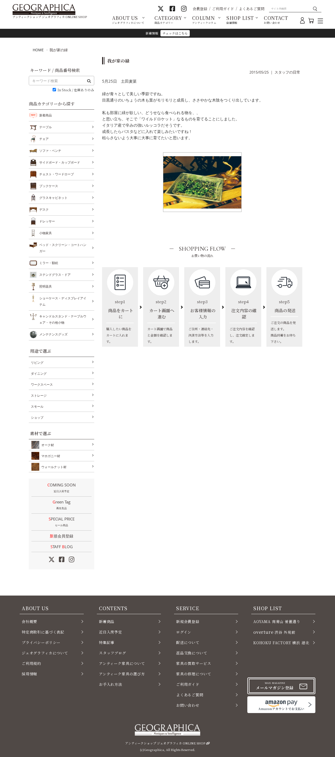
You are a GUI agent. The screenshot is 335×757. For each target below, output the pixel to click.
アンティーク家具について (122, 663)
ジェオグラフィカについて (45, 652)
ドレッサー (47, 221)
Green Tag (61, 504)
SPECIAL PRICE (62, 521)
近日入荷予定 (110, 632)
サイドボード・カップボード (59, 162)
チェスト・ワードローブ (56, 174)
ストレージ (39, 395)
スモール (37, 406)
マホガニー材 (50, 456)
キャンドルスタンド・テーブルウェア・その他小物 (62, 319)
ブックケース (48, 186)
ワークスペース (42, 384)
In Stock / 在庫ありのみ (76, 90)
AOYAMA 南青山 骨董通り (276, 621)
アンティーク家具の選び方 (122, 673)
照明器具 (45, 286)
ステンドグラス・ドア (55, 275)
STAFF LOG (62, 546)
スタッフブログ (112, 652)
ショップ (37, 417)
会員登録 (200, 8)
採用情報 (29, 673)
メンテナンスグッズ (53, 334)
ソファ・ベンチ (50, 151)
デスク (44, 209)
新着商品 (45, 115)
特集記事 (106, 642)
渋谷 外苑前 (274, 632)
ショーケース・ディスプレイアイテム (62, 301)
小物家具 (45, 233)
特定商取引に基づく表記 (43, 632)
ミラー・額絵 (48, 263)
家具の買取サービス (193, 663)
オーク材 (47, 445)
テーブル (45, 127)
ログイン (183, 632)
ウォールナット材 (53, 467)
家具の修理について (193, 673)
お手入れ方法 (110, 684)
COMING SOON (61, 487)
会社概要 (29, 621)
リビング (37, 362)
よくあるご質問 (251, 8)
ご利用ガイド (223, 8)
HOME (38, 49)
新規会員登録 (61, 536)
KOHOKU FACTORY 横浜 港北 (281, 642)
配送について (187, 642)
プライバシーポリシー (41, 642)
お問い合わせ (187, 705)
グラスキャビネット (53, 198)
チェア (44, 139)
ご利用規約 (31, 663)
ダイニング (39, 373)
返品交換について (191, 652)
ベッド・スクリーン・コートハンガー (62, 248)
